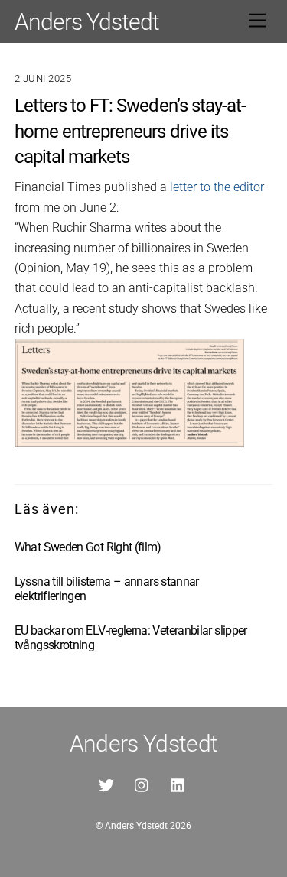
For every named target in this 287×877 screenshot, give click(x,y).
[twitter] (106, 784)
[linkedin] (178, 784)
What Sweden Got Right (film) (88, 547)
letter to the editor (217, 187)
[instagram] (142, 784)
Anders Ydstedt (136, 825)
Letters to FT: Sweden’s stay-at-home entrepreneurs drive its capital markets (130, 131)
